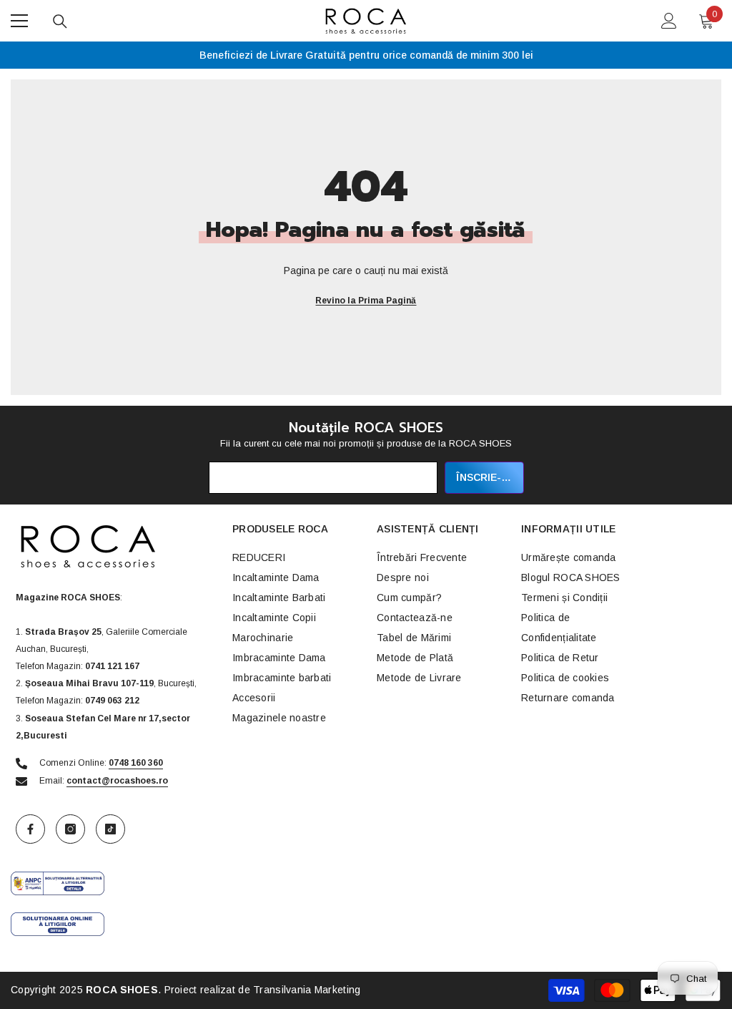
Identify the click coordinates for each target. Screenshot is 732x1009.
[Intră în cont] (669, 21)
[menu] (19, 20)
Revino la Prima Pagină (365, 301)
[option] (366, 55)
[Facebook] (30, 829)
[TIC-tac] (110, 829)
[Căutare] (60, 21)
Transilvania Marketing (306, 989)
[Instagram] (70, 829)
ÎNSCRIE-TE (485, 477)
